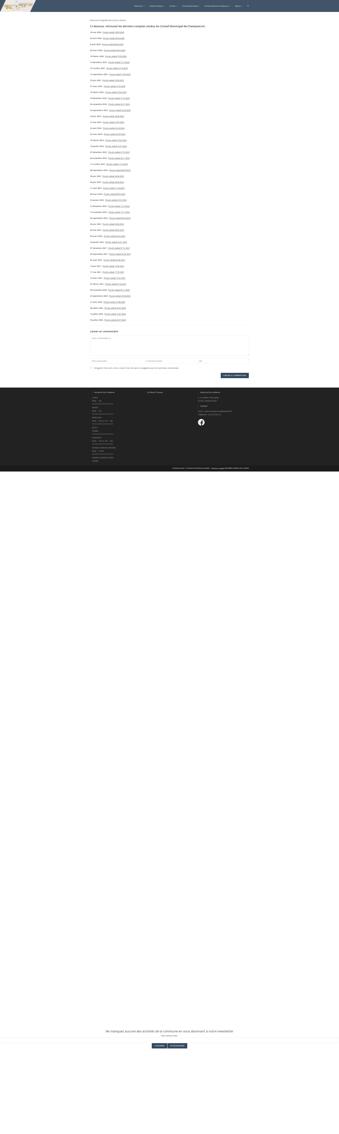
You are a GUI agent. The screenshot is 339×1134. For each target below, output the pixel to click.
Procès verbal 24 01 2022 (116, 242)
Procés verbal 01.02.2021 (115, 284)
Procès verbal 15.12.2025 (119, 62)
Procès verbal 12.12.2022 (119, 206)
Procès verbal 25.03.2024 (114, 134)
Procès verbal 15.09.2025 (120, 74)
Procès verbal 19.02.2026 (116, 56)
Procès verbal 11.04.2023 (113, 188)
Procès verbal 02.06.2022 (113, 224)
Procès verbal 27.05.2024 (113, 122)
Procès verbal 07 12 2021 (119, 248)
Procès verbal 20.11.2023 (119, 158)
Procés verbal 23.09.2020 (119, 296)
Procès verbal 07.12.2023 (119, 152)
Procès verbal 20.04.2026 (113, 38)
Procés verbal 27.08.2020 (114, 302)
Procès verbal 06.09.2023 (120, 170)
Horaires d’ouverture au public (198, 468)
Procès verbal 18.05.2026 (113, 32)
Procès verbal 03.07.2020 (115, 320)
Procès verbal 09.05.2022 (113, 230)
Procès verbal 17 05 (111, 272)
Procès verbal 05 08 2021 (114, 260)
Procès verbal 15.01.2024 (116, 146)
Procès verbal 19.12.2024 (119, 98)
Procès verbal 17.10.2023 (117, 164)
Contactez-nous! (178, 468)
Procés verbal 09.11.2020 (119, 290)
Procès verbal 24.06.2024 (113, 116)
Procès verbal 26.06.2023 (113, 176)
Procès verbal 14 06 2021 (113, 266)
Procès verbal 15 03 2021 (115, 278)
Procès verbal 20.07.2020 (115, 308)
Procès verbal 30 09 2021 (120, 254)
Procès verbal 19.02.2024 (116, 140)
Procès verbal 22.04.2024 (113, 128)
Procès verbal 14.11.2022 (119, 212)
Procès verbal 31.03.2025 (114, 86)
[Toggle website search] (248, 6)
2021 (122, 272)
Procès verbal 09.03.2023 (114, 194)
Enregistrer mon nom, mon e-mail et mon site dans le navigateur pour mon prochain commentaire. (136, 368)
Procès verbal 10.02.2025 (116, 92)
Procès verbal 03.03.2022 (114, 236)
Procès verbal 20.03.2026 (114, 50)
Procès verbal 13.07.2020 (115, 314)
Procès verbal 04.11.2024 (119, 104)
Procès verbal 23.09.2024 (120, 110)
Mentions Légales (218, 468)
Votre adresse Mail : (169, 1035)
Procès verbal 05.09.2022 (120, 218)
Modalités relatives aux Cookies (237, 468)
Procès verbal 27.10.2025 (117, 68)
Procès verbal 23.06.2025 (113, 80)
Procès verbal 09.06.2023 (113, 182)
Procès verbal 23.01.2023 (116, 200)
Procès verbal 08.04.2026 (112, 44)
